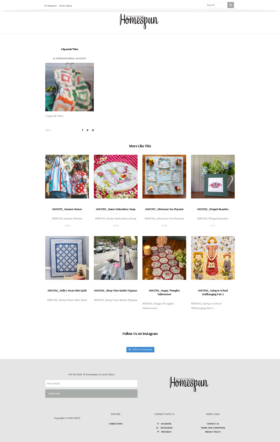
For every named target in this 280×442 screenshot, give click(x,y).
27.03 (67, 225)
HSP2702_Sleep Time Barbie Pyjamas (115, 290)
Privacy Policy (213, 431)
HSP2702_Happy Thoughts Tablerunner (164, 292)
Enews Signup (65, 6)
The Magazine (50, 6)
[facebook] (82, 130)
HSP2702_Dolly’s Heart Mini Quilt (67, 290)
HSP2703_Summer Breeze (67, 209)
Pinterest (166, 431)
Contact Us (213, 423)
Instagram (166, 427)
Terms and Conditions (213, 427)
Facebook (166, 423)
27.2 (213, 225)
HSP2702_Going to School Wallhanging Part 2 (213, 292)
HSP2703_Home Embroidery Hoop (115, 209)
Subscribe (54, 393)
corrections (115, 423)
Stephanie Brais (65, 58)
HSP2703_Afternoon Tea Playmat (164, 209)
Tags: (48, 130)
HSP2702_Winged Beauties (213, 209)
